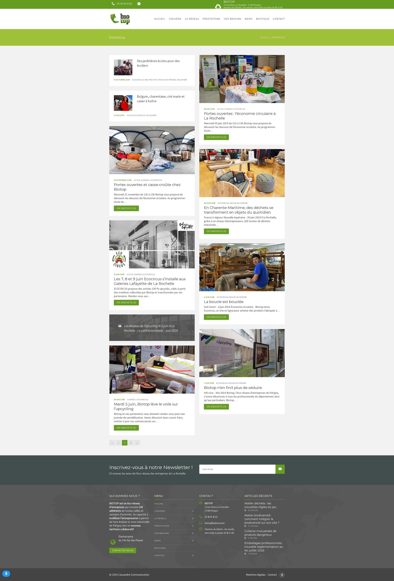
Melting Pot (151, 80)
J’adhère (175, 19)
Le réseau (192, 19)
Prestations (211, 19)
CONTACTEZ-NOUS (122, 550)
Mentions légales (255, 574)
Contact (279, 19)
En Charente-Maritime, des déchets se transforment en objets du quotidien (238, 210)
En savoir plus (216, 137)
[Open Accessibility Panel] (6, 574)
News (249, 19)
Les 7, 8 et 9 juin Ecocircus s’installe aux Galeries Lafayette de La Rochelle (150, 281)
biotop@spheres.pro (215, 523)
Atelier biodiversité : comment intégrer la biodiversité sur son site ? (261, 519)
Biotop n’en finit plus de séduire (233, 387)
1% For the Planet (132, 540)
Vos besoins (232, 19)
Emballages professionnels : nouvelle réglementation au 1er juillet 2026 (263, 546)
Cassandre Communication (133, 574)
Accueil (159, 19)
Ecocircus (138, 80)
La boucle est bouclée (223, 302)
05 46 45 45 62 (124, 3)
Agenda (228, 109)
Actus (220, 109)
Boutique (262, 19)
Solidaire (182, 80)
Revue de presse (167, 80)
